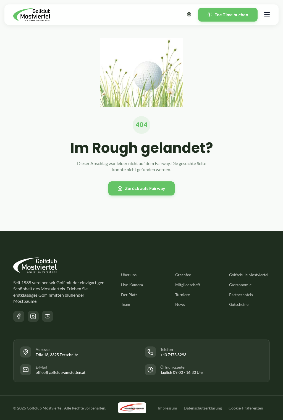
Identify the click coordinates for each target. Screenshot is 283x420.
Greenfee (183, 274)
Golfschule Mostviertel (248, 274)
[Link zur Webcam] (189, 14)
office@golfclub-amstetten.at (60, 372)
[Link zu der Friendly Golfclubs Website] (132, 407)
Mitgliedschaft (187, 284)
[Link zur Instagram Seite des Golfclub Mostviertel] (33, 316)
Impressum (167, 408)
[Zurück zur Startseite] (31, 14)
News (180, 304)
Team (125, 304)
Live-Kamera (132, 284)
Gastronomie (240, 284)
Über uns (129, 274)
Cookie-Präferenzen (246, 408)
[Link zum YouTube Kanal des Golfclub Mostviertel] (47, 316)
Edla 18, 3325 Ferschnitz (57, 354)
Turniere (182, 294)
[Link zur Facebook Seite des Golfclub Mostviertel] (19, 316)
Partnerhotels (241, 294)
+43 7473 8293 (173, 354)
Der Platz (129, 294)
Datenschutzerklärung (203, 408)
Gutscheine (238, 304)
